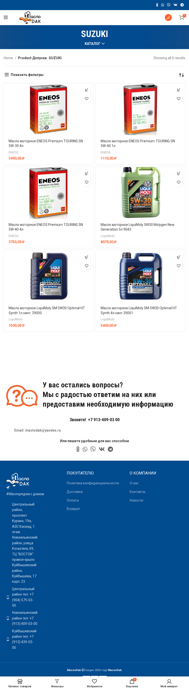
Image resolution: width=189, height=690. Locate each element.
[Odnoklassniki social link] (157, 5)
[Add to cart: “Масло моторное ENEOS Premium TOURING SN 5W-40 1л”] (178, 90)
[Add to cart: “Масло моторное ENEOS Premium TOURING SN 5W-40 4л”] (86, 173)
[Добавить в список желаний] (86, 98)
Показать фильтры (27, 75)
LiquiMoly (107, 236)
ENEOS (13, 152)
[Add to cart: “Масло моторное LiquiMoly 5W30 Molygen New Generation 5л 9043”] (178, 173)
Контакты (137, 492)
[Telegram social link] (182, 5)
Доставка (75, 492)
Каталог (92, 43)
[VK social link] (175, 5)
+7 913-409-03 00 (104, 419)
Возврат (73, 509)
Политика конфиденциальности (93, 483)
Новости (136, 500)
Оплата (73, 500)
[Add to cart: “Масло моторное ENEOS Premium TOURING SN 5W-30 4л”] (86, 90)
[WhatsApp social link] (163, 5)
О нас (134, 483)
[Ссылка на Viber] (169, 5)
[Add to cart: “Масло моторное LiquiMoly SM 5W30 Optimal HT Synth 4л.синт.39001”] (178, 257)
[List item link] (20, 597)
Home (9, 58)
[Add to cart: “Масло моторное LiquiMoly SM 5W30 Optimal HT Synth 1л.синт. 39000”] (86, 257)
